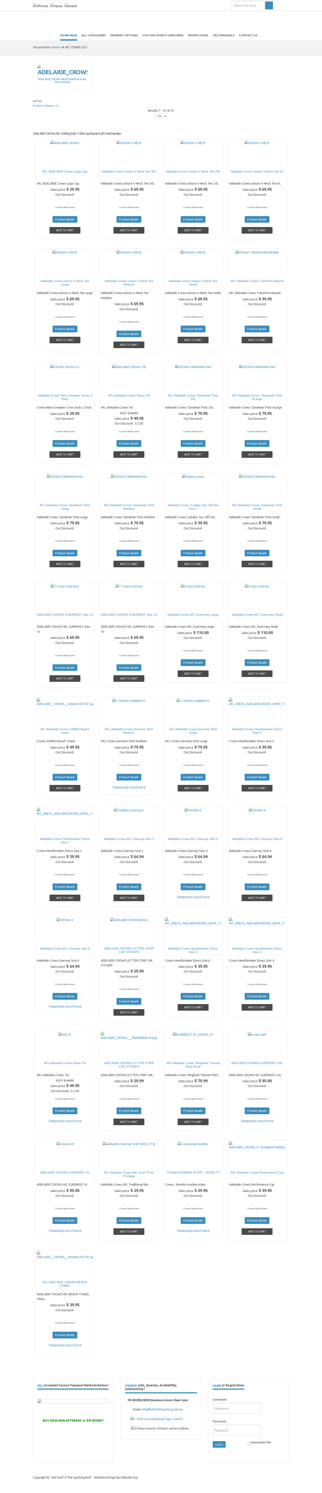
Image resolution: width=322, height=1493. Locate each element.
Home (55, 47)
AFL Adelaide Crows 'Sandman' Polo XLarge (257, 397)
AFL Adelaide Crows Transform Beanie (257, 281)
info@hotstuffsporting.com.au (162, 1409)
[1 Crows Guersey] (113, 606)
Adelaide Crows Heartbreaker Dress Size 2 (65, 840)
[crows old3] (241, 1054)
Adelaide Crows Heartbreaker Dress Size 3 (257, 730)
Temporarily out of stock (128, 787)
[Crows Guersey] (177, 606)
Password (219, 1421)
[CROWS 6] (177, 830)
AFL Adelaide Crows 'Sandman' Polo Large (65, 506)
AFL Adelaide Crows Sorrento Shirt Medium (129, 730)
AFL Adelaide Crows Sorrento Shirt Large (193, 730)
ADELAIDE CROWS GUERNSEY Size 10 (129, 614)
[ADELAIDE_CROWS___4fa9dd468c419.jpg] (113, 1054)
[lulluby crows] (177, 496)
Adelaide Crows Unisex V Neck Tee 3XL (128, 171)
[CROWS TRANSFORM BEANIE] (241, 272)
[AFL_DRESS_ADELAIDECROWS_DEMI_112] (241, 720)
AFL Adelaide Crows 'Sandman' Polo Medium (129, 506)
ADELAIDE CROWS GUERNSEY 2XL (257, 1063)
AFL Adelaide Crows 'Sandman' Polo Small (257, 506)
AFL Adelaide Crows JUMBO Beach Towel (64, 730)
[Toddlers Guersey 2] (113, 830)
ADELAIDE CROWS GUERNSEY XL (65, 1172)
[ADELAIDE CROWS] (49, 163)
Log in (219, 1444)
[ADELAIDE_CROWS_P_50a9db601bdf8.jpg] (241, 1164)
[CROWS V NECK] (113, 163)
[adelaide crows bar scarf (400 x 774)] (113, 1164)
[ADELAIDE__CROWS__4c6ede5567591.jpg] (49, 720)
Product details (80, 163)
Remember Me (261, 1442)
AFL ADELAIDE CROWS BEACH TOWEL (64, 1283)
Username (219, 1399)
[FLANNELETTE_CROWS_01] (177, 1054)
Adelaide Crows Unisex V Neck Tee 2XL (193, 171)
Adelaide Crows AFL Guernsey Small (257, 614)
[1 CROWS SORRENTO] (113, 720)
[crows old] (49, 1164)
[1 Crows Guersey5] (49, 606)
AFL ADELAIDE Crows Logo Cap (64, 171)
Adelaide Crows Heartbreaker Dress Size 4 (257, 950)
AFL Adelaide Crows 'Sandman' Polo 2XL (193, 397)
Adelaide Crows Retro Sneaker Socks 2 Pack (65, 397)
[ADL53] (49, 1054)
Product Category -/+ (46, 105)
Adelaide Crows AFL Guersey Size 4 (193, 839)
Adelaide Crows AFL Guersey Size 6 (65, 948)
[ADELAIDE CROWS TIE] (113, 387)
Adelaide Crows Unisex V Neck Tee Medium (129, 282)
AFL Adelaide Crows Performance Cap (257, 1172)
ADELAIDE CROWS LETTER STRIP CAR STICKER (129, 950)
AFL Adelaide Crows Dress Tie (129, 395)
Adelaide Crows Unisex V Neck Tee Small (193, 282)
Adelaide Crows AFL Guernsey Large (193, 614)
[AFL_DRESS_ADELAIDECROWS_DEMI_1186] (177, 940)
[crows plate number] (177, 1164)
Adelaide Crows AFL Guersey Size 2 (129, 839)
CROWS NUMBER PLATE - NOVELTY (193, 1172)
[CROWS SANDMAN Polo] (177, 387)
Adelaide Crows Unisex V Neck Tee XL (257, 171)
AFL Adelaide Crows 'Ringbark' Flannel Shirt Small (193, 1064)
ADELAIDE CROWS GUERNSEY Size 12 (65, 614)
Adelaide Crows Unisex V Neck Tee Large (65, 282)
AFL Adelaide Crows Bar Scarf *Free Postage (129, 1174)
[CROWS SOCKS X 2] (49, 387)
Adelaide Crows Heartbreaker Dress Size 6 (193, 950)
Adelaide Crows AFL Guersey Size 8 (257, 839)
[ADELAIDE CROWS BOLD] (113, 940)
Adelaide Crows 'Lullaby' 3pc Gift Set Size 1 (193, 506)
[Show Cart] (282, 5)
